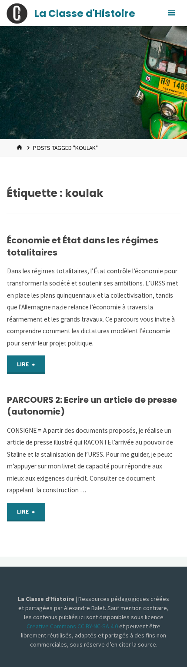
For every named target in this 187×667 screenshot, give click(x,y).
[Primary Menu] (171, 13)
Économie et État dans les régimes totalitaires (82, 246)
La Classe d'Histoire (84, 13)
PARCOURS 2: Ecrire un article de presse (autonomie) (92, 406)
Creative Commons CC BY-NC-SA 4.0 (73, 626)
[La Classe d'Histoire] (17, 13)
